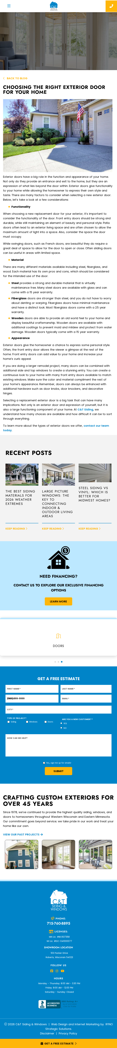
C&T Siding (85, 409)
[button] (55, 662)
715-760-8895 (58, 923)
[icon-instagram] (57, 971)
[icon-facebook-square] (51, 971)
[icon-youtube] (62, 971)
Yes (65, 723)
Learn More (58, 601)
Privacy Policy (68, 1033)
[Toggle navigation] (9, 6)
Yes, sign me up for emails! (58, 762)
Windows (33, 721)
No (65, 728)
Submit (58, 771)
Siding (13, 721)
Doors (50, 721)
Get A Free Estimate (59, 1043)
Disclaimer (47, 1033)
